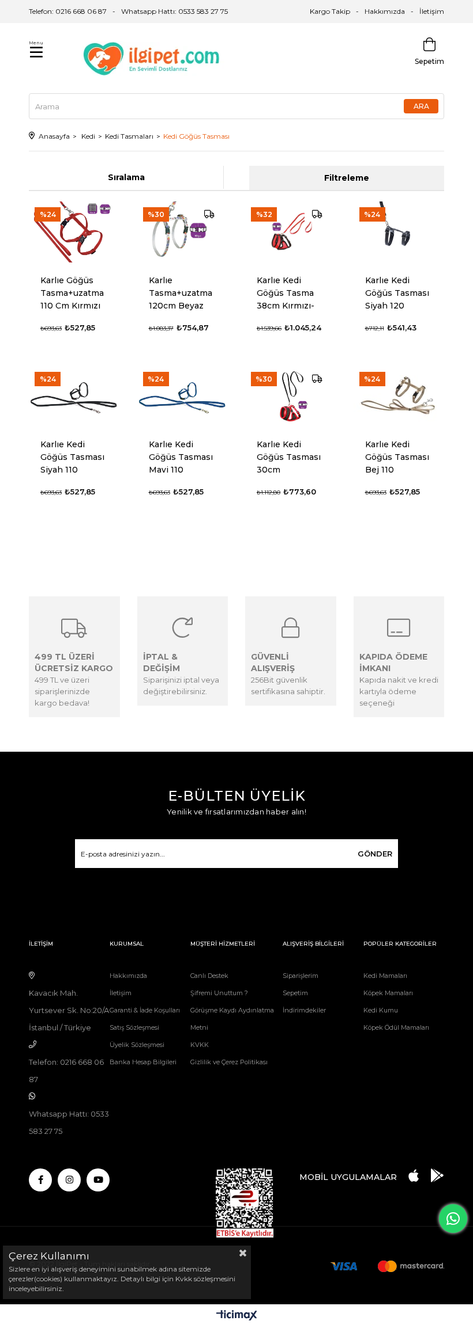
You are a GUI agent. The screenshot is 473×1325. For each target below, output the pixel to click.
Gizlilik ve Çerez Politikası (229, 1062)
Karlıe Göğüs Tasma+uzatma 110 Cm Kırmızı (72, 293)
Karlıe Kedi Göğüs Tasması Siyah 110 (72, 457)
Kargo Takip (330, 11)
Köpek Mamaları (388, 993)
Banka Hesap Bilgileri (143, 1062)
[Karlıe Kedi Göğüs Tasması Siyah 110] (74, 396)
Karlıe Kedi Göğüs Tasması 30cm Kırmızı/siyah (289, 457)
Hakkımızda (385, 11)
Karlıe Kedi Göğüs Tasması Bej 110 (397, 457)
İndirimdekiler (304, 1010)
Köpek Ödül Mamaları (396, 1027)
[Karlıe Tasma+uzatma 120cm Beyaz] (182, 231)
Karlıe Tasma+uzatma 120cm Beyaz (180, 293)
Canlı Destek (209, 976)
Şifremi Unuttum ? (219, 993)
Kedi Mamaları (385, 976)
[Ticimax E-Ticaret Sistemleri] (236, 1316)
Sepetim (295, 993)
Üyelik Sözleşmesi (137, 1045)
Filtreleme (346, 178)
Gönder (375, 853)
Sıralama (126, 177)
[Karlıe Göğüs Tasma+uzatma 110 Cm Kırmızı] (74, 231)
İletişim (431, 11)
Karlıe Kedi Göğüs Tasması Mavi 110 (181, 457)
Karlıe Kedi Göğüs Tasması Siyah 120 (397, 293)
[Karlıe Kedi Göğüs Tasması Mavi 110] (182, 396)
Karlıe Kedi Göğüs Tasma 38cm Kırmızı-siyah (285, 293)
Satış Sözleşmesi (134, 1027)
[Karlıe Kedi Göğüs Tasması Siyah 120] (399, 231)
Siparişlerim (300, 976)
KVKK (199, 1045)
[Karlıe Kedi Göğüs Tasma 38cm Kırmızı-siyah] (290, 231)
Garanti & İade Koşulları (145, 1010)
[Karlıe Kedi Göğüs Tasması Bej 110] (399, 396)
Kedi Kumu (380, 1010)
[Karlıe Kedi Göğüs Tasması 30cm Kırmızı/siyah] (290, 396)
